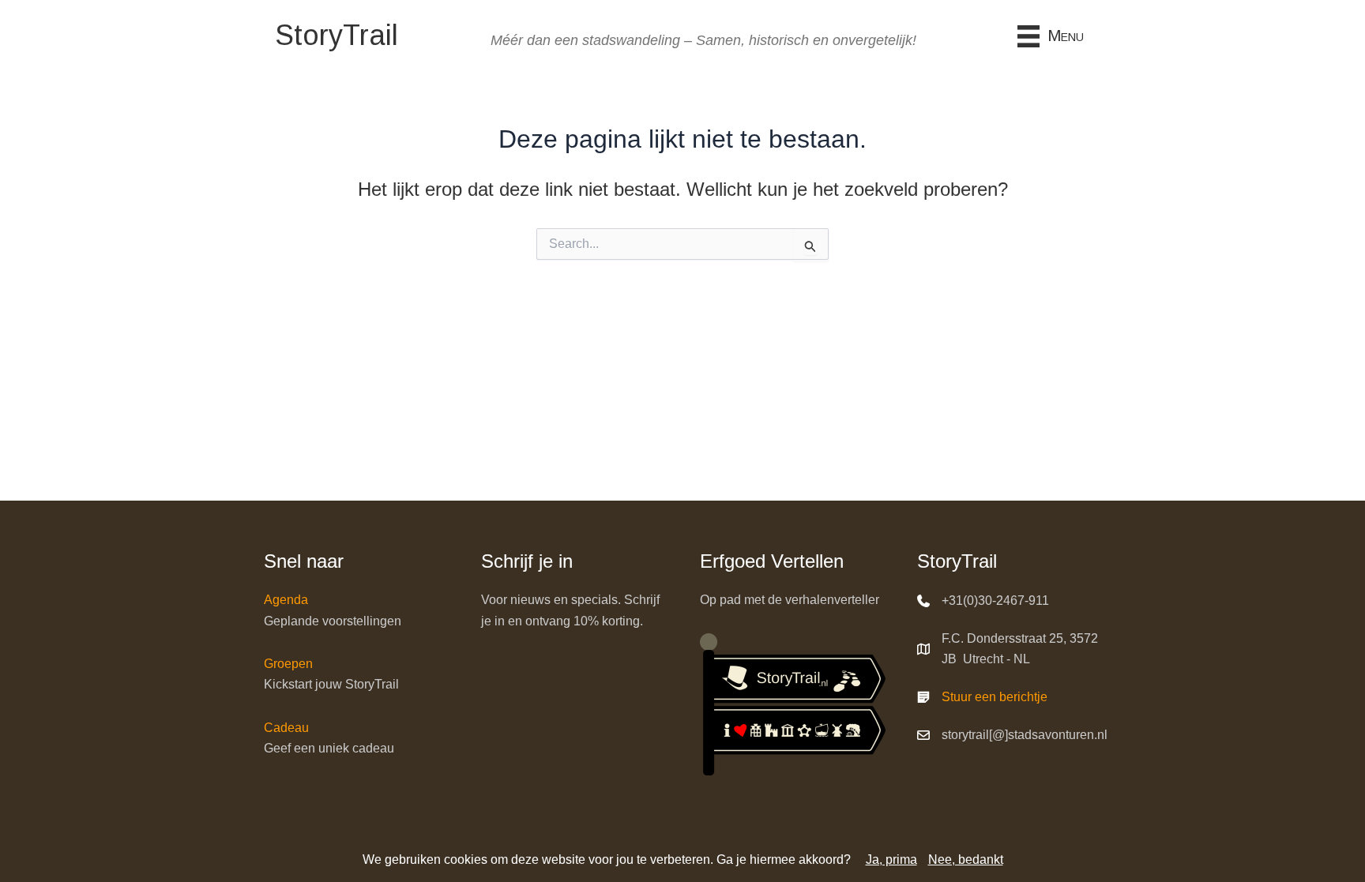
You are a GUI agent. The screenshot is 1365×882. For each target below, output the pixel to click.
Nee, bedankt (965, 859)
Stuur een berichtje (994, 697)
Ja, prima (891, 859)
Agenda (286, 599)
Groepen (288, 663)
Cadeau (286, 727)
